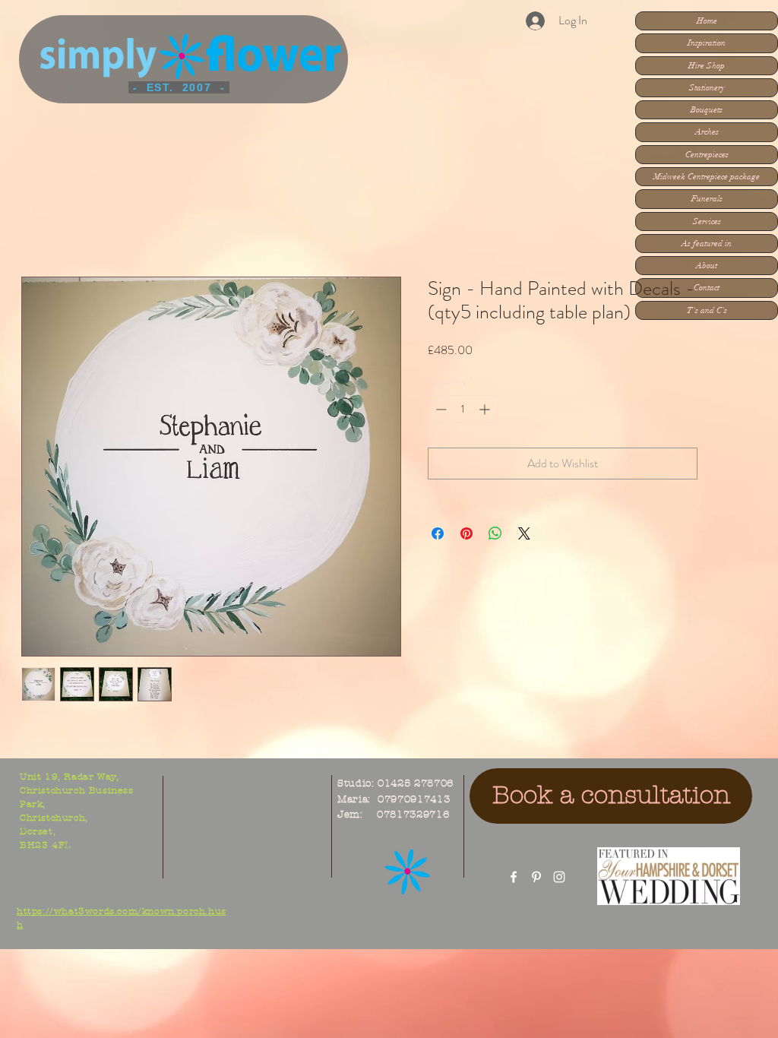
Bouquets (707, 110)
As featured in (707, 243)
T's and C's (707, 310)
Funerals (707, 199)
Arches (707, 132)
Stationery (707, 88)
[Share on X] (524, 533)
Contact (706, 288)
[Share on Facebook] (438, 533)
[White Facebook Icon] (513, 877)
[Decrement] (439, 409)
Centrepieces (707, 155)
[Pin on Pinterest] (466, 533)
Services (707, 221)
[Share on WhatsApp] (495, 533)
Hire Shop (706, 66)
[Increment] (485, 409)
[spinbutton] (462, 409)
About (706, 266)
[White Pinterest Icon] (536, 877)
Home (707, 21)
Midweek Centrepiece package (706, 177)
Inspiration (707, 43)
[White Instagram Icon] (559, 877)
